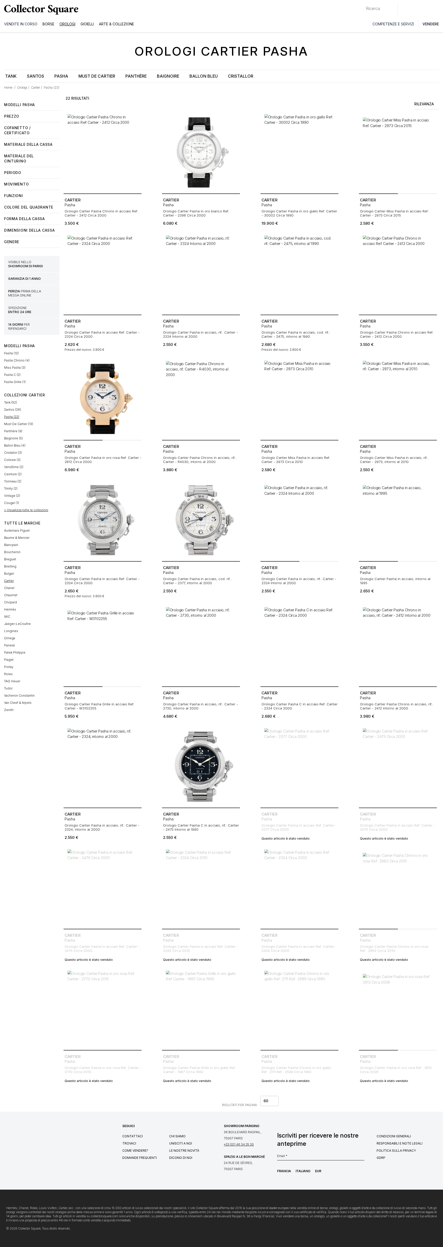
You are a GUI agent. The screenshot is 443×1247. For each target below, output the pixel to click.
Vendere (430, 24)
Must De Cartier (96, 76)
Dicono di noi (180, 1158)
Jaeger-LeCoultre (17, 624)
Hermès (10, 609)
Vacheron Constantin (19, 695)
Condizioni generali (394, 1136)
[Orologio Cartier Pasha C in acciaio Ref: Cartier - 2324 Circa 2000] (299, 645)
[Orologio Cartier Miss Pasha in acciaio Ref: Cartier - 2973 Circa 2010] (299, 399)
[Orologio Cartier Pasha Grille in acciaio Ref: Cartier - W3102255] (103, 645)
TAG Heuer (12, 681)
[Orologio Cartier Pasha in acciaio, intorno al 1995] (398, 520)
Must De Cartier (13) (18, 424)
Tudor (8, 688)
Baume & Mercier (16, 538)
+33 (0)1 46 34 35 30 (239, 1144)
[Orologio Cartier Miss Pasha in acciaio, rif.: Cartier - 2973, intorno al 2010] (398, 399)
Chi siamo (177, 1136)
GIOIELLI (87, 24)
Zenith (9, 710)
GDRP (381, 1158)
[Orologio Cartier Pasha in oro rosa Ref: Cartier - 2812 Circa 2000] (103, 399)
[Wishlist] (415, 9)
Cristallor (240, 76)
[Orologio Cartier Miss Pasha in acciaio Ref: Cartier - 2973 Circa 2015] (398, 152)
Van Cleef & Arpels (18, 703)
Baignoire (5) (13, 438)
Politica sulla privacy (396, 1150)
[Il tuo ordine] (427, 9)
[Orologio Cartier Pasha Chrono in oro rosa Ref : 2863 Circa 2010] (398, 888)
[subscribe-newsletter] (361, 1157)
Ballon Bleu (203, 76)
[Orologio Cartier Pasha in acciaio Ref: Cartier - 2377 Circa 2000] (299, 767)
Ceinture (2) (13, 474)
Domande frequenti (139, 1158)
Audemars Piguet (17, 530)
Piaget (9, 660)
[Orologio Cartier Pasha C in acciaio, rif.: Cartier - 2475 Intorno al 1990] (201, 767)
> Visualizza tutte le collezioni (26, 510)
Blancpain (11, 545)
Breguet (10, 559)
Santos (35, 76)
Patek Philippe (14, 652)
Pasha (61, 76)
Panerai (9, 645)
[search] (362, 6)
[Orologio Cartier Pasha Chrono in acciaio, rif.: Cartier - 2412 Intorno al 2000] (398, 645)
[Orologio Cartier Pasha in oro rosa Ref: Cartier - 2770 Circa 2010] (103, 1009)
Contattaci (132, 1136)
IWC (7, 617)
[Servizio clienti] (404, 9)
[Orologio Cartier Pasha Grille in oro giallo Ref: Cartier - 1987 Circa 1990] (201, 1009)
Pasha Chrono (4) (16, 360)
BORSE (48, 24)
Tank (11, 76)
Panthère (136, 76)
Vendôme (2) (13, 467)
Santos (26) (12, 409)
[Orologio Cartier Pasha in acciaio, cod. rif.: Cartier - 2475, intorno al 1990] (299, 274)
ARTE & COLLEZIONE (116, 24)
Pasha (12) (11, 353)
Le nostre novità (184, 1150)
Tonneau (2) (12, 481)
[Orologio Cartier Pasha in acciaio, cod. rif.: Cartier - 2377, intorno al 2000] (201, 520)
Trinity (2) (10, 488)
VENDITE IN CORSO (20, 24)
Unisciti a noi (180, 1143)
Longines (11, 631)
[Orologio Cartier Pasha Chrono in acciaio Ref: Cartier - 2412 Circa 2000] (103, 152)
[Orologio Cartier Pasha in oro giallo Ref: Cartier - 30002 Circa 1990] (299, 152)
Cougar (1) (11, 503)
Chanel (9, 588)
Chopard (10, 602)
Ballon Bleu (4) (14, 445)
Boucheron (12, 552)
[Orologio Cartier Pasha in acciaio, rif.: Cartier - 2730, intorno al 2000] (201, 645)
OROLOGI (67, 24)
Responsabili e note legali (399, 1143)
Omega (9, 638)
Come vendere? (135, 1150)
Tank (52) (10, 402)
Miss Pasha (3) (14, 367)
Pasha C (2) (12, 375)
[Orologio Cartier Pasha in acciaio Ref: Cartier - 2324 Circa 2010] (201, 888)
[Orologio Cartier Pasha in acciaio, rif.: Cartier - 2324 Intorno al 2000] (201, 274)
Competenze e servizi (393, 24)
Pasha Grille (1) (15, 382)
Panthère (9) (13, 431)
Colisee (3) (12, 460)
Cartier (9, 581)
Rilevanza (424, 104)
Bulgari (9, 573)
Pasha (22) (11, 417)
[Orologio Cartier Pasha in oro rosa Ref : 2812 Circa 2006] (398, 1009)
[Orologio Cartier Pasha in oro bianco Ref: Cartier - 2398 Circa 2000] (201, 152)
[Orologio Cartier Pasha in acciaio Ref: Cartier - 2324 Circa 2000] (103, 274)
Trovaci (129, 1143)
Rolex (8, 674)
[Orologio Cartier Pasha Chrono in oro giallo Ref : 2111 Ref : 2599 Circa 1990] (299, 1009)
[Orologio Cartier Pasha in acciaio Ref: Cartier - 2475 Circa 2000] (398, 767)
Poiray (8, 667)
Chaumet (10, 595)
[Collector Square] (40, 9)
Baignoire (168, 76)
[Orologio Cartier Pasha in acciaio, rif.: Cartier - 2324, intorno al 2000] (103, 767)
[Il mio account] (437, 9)
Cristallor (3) (13, 453)
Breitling (10, 566)
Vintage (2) (12, 496)
